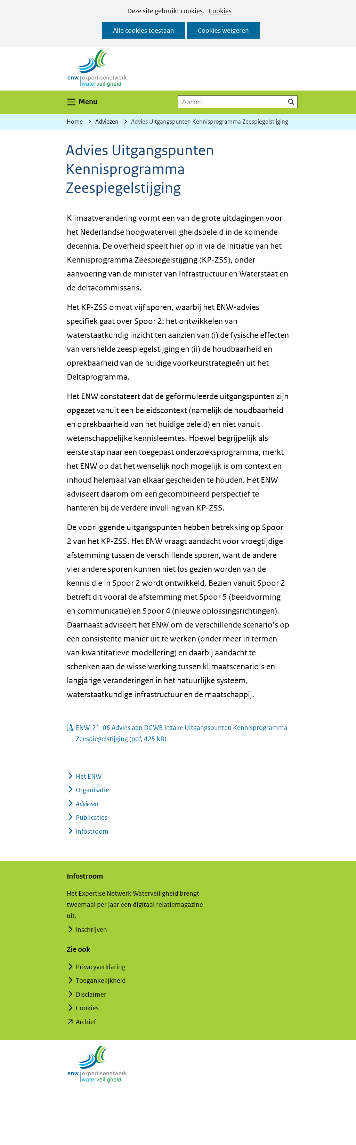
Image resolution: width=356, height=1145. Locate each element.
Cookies (220, 11)
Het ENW (89, 776)
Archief (86, 1022)
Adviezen (87, 804)
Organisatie (92, 790)
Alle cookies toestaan (143, 30)
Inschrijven (91, 930)
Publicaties (91, 817)
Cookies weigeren (223, 30)
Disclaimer (91, 994)
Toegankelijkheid (101, 980)
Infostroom (92, 831)
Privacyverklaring (101, 967)
